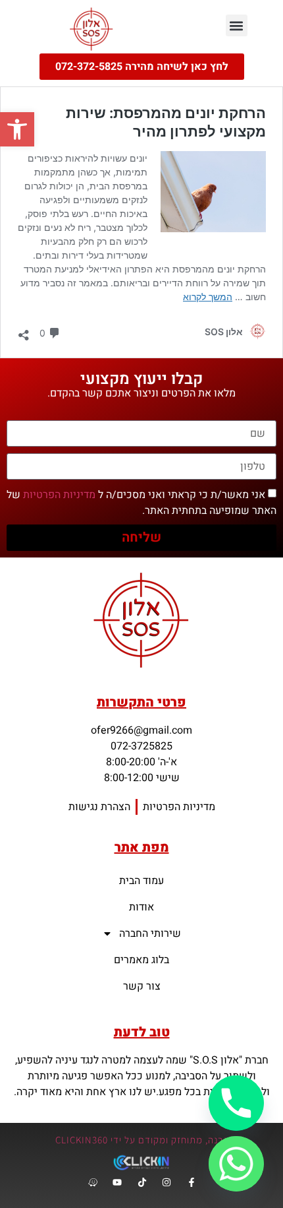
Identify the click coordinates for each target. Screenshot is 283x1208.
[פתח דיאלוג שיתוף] (23, 331)
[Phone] (236, 1103)
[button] (17, 129)
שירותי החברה (150, 933)
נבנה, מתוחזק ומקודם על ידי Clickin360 (141, 1139)
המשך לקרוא (207, 296)
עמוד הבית (141, 881)
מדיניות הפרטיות (59, 495)
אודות (141, 907)
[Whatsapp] (236, 1164)
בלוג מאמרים (141, 960)
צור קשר (142, 986)
